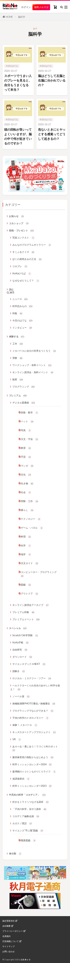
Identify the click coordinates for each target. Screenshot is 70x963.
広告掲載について (10, 941)
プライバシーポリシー (12, 931)
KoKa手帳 (20, 642)
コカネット (25, 959)
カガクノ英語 (22, 823)
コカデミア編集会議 (25, 816)
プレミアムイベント (26, 619)
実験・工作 (29, 501)
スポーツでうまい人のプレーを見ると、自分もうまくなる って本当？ (18, 82)
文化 (26, 474)
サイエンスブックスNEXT (28, 663)
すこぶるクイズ (23, 251)
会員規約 (6, 936)
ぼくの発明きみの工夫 (26, 259)
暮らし (27, 510)
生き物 (27, 483)
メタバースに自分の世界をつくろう (34, 350)
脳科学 (21, 16)
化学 (25, 545)
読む (11, 289)
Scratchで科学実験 (25, 635)
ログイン (26, 7)
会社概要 (6, 926)
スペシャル (18, 628)
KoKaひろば (21, 273)
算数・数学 (29, 412)
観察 (17, 379)
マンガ (27, 465)
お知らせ (16, 216)
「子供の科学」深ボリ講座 (29, 809)
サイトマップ (8, 946)
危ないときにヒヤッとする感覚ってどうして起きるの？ (52, 134)
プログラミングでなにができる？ (32, 710)
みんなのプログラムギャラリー (31, 244)
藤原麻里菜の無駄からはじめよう (32, 757)
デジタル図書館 (23, 402)
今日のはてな (12, 66)
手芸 (26, 456)
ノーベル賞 (20, 696)
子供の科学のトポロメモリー (30, 717)
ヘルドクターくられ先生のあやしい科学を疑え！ (35, 687)
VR (16, 739)
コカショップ (18, 223)
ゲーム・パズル (31, 527)
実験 (17, 357)
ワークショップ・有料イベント (31, 365)
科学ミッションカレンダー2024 (31, 764)
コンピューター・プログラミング (39, 574)
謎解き (18, 671)
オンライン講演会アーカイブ (30, 604)
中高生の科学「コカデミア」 (27, 794)
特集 (17, 313)
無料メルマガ (41, 7)
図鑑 (26, 584)
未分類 (15, 853)
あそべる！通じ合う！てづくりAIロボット (35, 748)
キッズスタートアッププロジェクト (34, 732)
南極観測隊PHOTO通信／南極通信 (33, 703)
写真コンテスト (23, 237)
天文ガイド (29, 563)
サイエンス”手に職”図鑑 (27, 830)
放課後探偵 (20, 778)
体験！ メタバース (24, 724)
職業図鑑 (28, 840)
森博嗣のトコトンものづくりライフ (33, 771)
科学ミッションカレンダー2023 (31, 785)
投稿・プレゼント (21, 230)
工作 (17, 343)
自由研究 (19, 649)
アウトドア (29, 593)
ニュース (20, 298)
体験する (16, 336)
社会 (25, 492)
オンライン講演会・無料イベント (32, 372)
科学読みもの (22, 306)
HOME (9, 16)
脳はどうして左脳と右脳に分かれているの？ (52, 80)
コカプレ (19, 266)
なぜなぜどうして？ (25, 280)
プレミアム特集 (23, 612)
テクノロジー (30, 518)
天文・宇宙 (29, 439)
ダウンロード (22, 656)
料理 (26, 536)
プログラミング (23, 386)
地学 (25, 554)
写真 (25, 430)
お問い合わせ (8, 952)
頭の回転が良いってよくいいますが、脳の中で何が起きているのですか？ (18, 136)
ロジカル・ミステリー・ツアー (31, 678)
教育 (26, 447)
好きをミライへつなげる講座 (30, 801)
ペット (27, 421)
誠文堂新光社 (8, 921)
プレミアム (18, 395)
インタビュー (22, 327)
